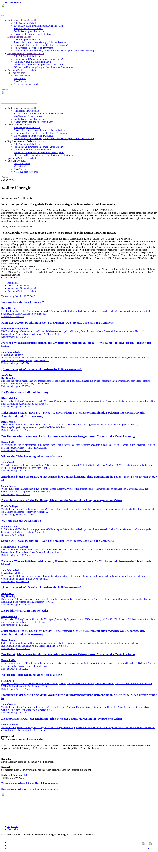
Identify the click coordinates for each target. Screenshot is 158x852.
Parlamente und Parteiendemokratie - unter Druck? (38, 59)
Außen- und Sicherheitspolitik (22, 20)
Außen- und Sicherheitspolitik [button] (22, 108)
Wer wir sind (20, 78)
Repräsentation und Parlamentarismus (25, 53)
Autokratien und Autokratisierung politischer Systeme (40, 42)
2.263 (31, 269)
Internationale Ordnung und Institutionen (33, 34)
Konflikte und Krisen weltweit (28, 28)
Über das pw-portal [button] (16, 160)
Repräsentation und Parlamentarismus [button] (25, 141)
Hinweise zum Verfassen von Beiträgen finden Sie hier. (30, 789)
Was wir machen (22, 75)
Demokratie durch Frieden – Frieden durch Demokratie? (41, 45)
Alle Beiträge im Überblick (27, 23)
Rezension (12, 282)
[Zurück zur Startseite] (16, 12)
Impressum (12, 826)
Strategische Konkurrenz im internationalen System (38, 25)
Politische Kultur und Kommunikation (32, 61)
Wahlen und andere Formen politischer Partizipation (39, 64)
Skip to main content (11, 2)
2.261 (18, 269)
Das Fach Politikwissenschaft (21, 70)
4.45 (25, 269)
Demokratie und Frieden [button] (19, 124)
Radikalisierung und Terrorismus (29, 31)
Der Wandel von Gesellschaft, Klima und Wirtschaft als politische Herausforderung (54, 50)
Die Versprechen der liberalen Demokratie (34, 48)
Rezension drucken (10, 274)
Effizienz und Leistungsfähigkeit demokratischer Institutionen (43, 67)
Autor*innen (20, 81)
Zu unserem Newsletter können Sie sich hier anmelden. (30, 783)
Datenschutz (13, 829)
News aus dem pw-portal (26, 84)
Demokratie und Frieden (19, 36)
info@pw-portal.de (18, 775)
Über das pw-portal (16, 73)
